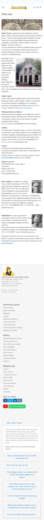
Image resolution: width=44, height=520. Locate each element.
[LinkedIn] (15, 400)
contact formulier (7, 157)
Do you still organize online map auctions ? (21, 514)
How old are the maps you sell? (17, 465)
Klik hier (4, 123)
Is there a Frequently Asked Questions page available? (22, 497)
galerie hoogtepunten (25, 108)
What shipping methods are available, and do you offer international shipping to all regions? (22, 474)
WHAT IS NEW (8, 377)
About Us (6, 369)
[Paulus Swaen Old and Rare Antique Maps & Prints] (19, 7)
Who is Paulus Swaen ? (15, 423)
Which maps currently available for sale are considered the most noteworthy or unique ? (22, 506)
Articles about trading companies (13, 327)
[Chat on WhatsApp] (17, 406)
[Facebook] (5, 400)
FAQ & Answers (8, 352)
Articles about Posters (9, 322)
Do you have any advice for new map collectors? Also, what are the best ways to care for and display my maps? (22, 486)
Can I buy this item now (10, 341)
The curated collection (9, 350)
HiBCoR (5, 389)
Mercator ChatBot (8, 355)
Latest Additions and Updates (12, 344)
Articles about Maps (9, 310)
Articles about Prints (9, 325)
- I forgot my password (10, 375)
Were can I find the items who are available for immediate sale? (22, 456)
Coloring (6, 316)
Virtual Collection (8, 386)
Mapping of (6, 313)
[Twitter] (10, 400)
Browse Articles (8, 308)
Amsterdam (6, 392)
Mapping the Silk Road (10, 330)
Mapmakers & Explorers (10, 319)
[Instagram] (20, 400)
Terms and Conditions (9, 358)
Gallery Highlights (8, 347)
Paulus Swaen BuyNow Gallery (12, 338)
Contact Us (6, 361)
